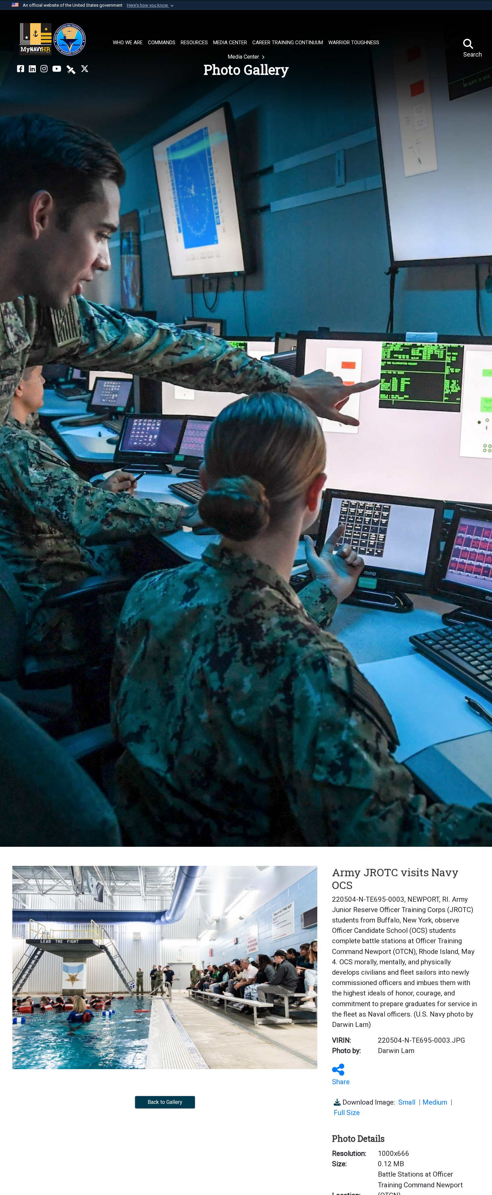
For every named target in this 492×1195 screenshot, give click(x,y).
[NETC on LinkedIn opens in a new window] (32, 69)
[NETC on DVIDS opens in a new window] (71, 69)
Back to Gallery (165, 1102)
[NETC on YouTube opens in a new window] (56, 69)
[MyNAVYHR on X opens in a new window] (85, 69)
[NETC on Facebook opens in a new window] (20, 69)
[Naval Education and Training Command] (53, 39)
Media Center (244, 57)
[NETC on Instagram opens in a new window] (44, 69)
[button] (151, 5)
